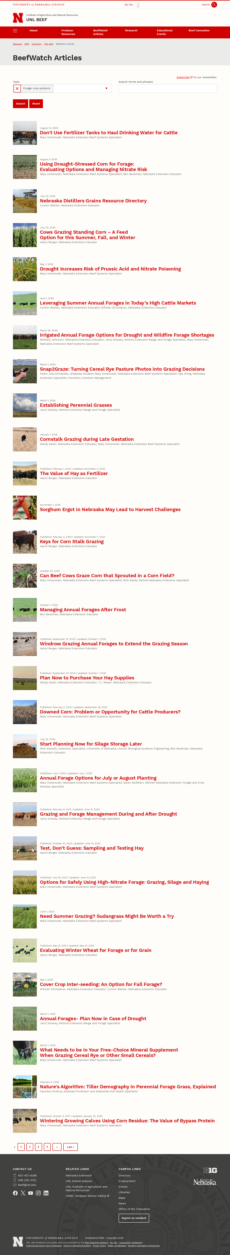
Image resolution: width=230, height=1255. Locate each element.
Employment (127, 1181)
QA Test (114, 1242)
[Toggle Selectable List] (106, 88)
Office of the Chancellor (134, 1209)
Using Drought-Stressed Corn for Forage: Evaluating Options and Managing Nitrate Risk (93, 166)
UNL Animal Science (79, 1181)
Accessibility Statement (130, 1242)
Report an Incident (134, 1218)
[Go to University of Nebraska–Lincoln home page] (18, 18)
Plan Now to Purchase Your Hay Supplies (87, 677)
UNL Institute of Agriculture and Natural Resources (86, 1188)
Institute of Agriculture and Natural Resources (52, 15)
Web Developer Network (96, 1242)
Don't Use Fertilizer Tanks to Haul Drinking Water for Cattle (109, 132)
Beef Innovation (199, 30)
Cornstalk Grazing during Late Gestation (87, 439)
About (33, 30)
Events (123, 1186)
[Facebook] (15, 1193)
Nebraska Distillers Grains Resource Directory (93, 200)
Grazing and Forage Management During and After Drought (108, 814)
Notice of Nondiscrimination (77, 1246)
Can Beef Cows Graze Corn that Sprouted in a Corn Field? (107, 575)
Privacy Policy (99, 1246)
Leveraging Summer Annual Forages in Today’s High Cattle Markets (118, 303)
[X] (23, 1193)
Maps (122, 1197)
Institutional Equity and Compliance (44, 1246)
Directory (125, 1175)
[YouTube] (30, 1193)
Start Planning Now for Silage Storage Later (91, 744)
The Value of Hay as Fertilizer (74, 473)
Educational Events (164, 32)
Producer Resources (68, 32)
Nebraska (17, 44)
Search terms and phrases (136, 81)
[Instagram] (38, 1193)
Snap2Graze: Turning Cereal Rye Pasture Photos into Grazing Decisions (122, 369)
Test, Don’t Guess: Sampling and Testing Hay (92, 848)
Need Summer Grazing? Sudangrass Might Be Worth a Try (107, 916)
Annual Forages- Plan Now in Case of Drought (93, 1018)
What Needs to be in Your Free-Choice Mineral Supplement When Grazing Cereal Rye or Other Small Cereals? (109, 1052)
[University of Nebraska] (205, 1182)
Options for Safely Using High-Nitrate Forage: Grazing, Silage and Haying (124, 882)
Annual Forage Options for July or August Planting (98, 778)
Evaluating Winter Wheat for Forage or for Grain (95, 950)
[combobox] (79, 88)
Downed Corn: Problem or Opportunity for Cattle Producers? (110, 712)
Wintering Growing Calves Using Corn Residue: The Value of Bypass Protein (127, 1120)
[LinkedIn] (46, 1193)
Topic (16, 81)
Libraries (124, 1192)
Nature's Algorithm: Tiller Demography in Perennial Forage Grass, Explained (128, 1086)
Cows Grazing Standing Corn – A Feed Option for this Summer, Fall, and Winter (87, 234)
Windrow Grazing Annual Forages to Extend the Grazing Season (114, 643)
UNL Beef (36, 19)
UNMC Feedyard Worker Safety (86, 1196)
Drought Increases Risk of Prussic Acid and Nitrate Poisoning (110, 269)
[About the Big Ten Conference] (210, 1170)
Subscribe (183, 77)
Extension (37, 44)
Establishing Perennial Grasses (76, 405)
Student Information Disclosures (144, 1246)
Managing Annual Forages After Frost (83, 609)
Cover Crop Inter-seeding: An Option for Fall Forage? (101, 984)
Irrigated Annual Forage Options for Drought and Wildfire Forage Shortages (127, 335)
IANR (26, 44)
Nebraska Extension (79, 1175)
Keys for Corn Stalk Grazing (72, 541)
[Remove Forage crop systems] (17, 88)
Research (131, 30)
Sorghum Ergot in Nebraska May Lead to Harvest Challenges (110, 509)
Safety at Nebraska (117, 1246)
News (122, 1203)
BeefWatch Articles (100, 32)
